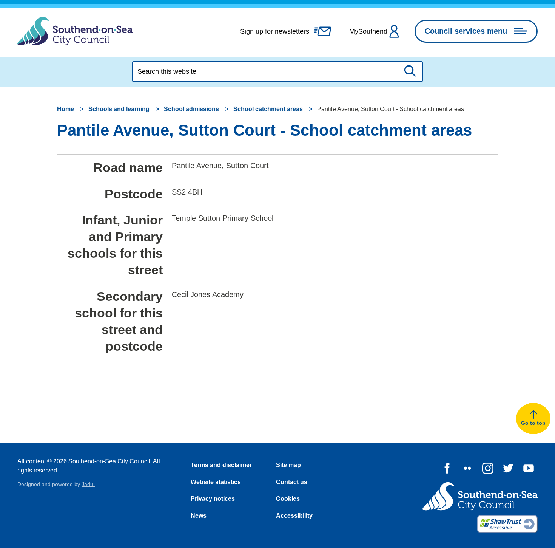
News (199, 515)
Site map (288, 465)
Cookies (288, 498)
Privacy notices (213, 498)
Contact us (291, 482)
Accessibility (294, 515)
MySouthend (368, 31)
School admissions (191, 109)
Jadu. (88, 484)
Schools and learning (119, 109)
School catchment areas (268, 109)
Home (65, 109)
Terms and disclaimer (221, 465)
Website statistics (216, 482)
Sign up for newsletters (274, 31)
